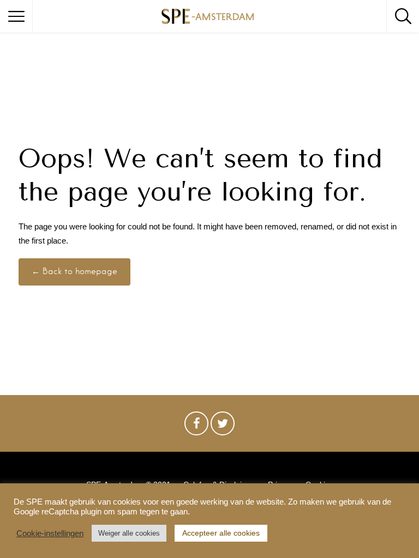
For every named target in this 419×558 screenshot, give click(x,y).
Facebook (196, 426)
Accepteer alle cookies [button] (221, 533)
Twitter (223, 426)
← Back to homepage (74, 271)
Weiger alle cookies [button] (129, 533)
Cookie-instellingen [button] (49, 533)
